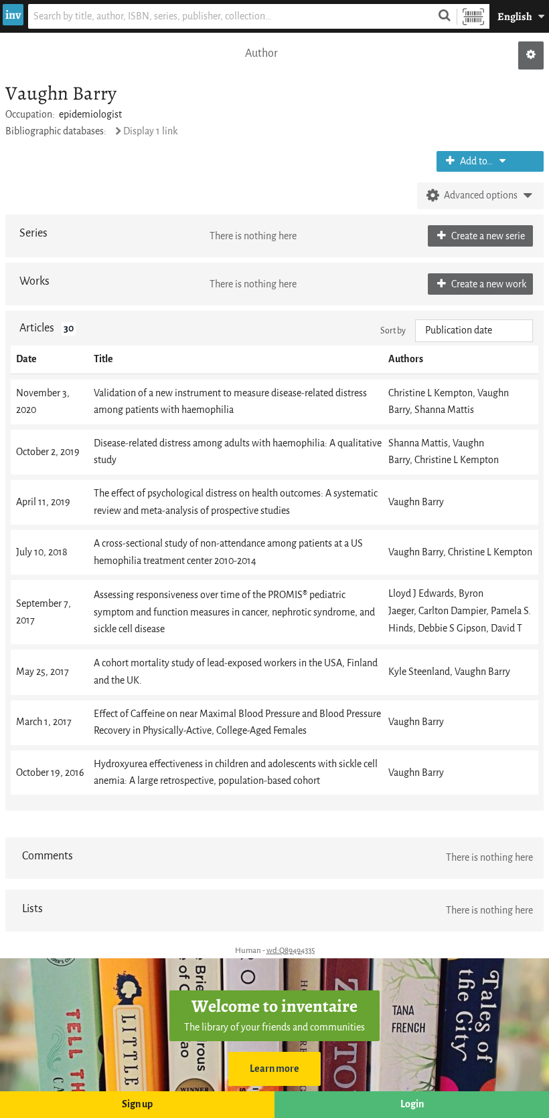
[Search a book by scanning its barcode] (473, 16)
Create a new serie (487, 236)
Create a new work (487, 284)
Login (412, 1104)
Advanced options (481, 195)
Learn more (274, 1069)
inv (13, 15)
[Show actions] (531, 55)
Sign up (137, 1104)
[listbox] (474, 330)
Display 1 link (150, 131)
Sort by (393, 330)
